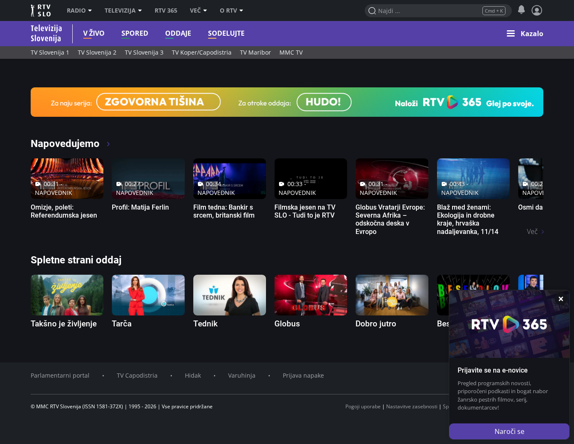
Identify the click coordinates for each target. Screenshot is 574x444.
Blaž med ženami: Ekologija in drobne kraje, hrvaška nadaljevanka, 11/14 (467, 219)
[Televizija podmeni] (142, 10)
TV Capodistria (137, 375)
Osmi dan (532, 207)
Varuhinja (241, 375)
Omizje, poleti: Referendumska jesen (64, 211)
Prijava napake (303, 375)
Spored (134, 33)
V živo (94, 33)
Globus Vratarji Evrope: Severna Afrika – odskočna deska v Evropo (390, 219)
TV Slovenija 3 (144, 52)
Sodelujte (226, 33)
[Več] (207, 10)
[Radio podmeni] (92, 10)
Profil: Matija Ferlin (140, 207)
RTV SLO (41, 10)
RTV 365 (166, 10)
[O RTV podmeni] (243, 10)
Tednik (205, 323)
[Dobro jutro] (391, 295)
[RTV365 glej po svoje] (287, 101)
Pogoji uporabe (363, 406)
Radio (76, 10)
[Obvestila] (521, 10)
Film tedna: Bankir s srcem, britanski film (224, 211)
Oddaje (178, 33)
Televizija (120, 10)
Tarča (122, 323)
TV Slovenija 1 (50, 52)
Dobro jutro (375, 323)
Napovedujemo (66, 144)
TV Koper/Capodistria (202, 52)
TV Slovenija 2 (97, 52)
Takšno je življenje (64, 323)
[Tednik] (229, 295)
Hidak (193, 375)
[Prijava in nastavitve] (537, 10)
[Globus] (310, 295)
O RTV (228, 10)
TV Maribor (255, 52)
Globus (287, 323)
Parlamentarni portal (60, 375)
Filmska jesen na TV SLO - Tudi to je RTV (304, 211)
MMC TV (291, 52)
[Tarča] (148, 295)
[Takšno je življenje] (67, 295)
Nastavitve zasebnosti (411, 406)
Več (195, 10)
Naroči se (509, 431)
